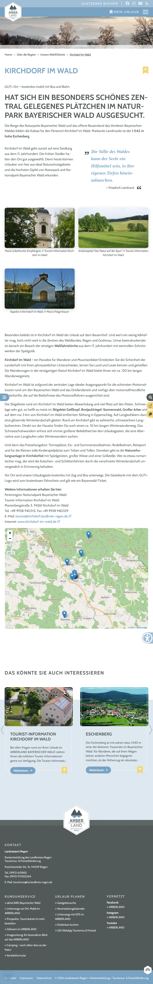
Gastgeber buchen (99, 3)
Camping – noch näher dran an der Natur (25, 947)
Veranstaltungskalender (71, 908)
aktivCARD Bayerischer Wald (23, 903)
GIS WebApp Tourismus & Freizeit (76, 930)
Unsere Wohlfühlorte (52, 54)
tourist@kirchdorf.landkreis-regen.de (41, 516)
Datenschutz (44, 978)
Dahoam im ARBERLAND (22, 929)
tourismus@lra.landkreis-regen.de (32, 882)
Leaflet (131, 628)
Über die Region (26, 54)
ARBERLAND (116, 907)
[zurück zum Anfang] (148, 970)
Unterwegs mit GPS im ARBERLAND (69, 917)
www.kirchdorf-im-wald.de (37, 522)
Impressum (26, 978)
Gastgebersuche (66, 903)
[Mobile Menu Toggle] (145, 12)
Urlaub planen (70, 896)
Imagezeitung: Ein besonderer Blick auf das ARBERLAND (26, 937)
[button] (72, 577)
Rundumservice (20, 896)
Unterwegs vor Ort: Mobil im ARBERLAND (22, 911)
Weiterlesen (20, 770)
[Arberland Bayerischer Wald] (13, 12)
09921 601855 (18, 872)
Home (8, 54)
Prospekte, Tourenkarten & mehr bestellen (25, 921)
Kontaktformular (16, 955)
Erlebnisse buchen (68, 924)
